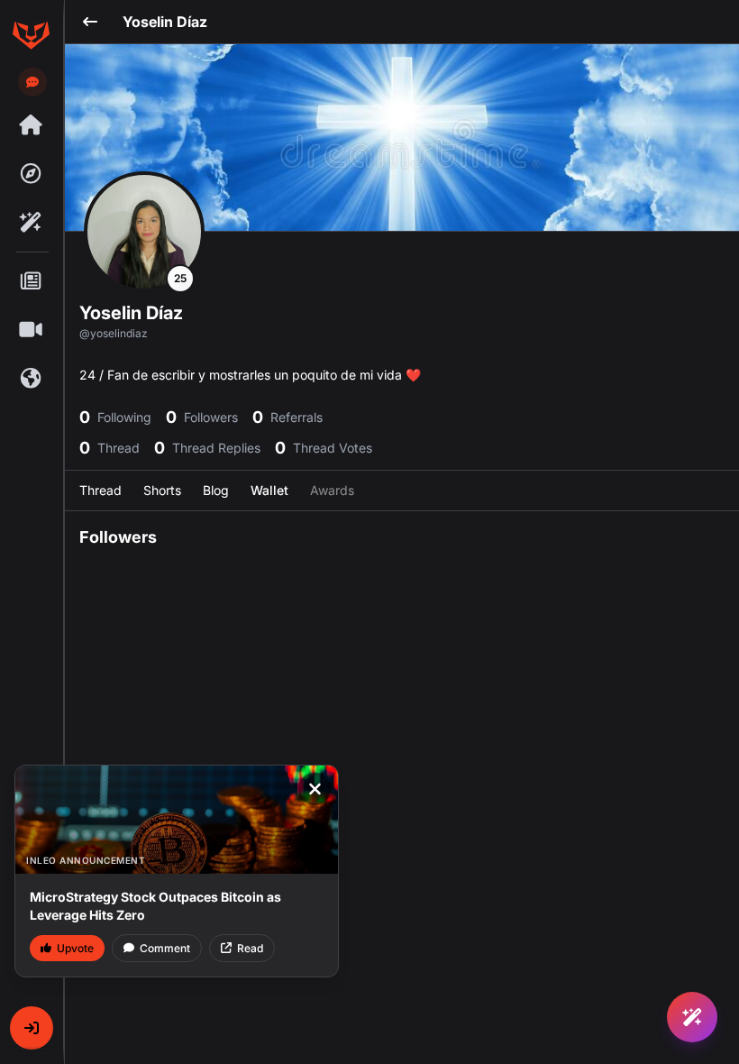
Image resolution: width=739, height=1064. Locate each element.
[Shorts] (30, 330)
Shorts (162, 490)
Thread (100, 490)
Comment (165, 948)
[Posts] (30, 281)
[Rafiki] (30, 222)
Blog (216, 490)
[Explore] (30, 174)
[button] (31, 1028)
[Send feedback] (32, 82)
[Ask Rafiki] (692, 1017)
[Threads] (30, 125)
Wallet (269, 490)
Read (250, 948)
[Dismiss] (314, 789)
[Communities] (30, 378)
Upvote (75, 948)
